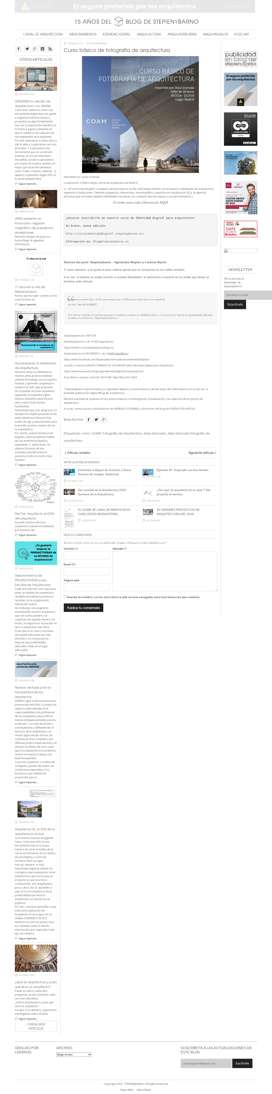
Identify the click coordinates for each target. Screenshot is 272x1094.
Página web (71, 580)
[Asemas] (136, 6)
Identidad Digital (116, 34)
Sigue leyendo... (28, 183)
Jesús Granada (91, 177)
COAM (96, 433)
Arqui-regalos (215, 34)
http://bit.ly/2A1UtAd (125, 377)
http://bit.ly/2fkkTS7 (87, 304)
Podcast (241, 34)
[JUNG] (240, 129)
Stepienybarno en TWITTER (80, 335)
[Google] (104, 419)
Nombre (71, 549)
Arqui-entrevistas (182, 34)
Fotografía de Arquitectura (122, 433)
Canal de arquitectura (43, 34)
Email (70, 564)
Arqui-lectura (149, 34)
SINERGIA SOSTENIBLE (127, 408)
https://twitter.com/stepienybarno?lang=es (89, 347)
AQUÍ (164, 202)
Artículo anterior (78, 452)
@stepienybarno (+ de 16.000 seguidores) (88, 341)
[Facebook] (88, 419)
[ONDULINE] (240, 229)
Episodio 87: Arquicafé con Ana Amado (182, 470)
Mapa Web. (127, 1090)
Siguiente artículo (201, 452)
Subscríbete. (144, 1090)
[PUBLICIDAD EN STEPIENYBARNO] (240, 59)
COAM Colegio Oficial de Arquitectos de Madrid (108, 183)
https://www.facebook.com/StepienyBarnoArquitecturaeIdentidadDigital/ (106, 359)
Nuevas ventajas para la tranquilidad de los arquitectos (33, 692)
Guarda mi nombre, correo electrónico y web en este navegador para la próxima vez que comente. (133, 597)
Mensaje (119, 549)
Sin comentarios (99, 43)
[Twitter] (96, 419)
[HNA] (240, 197)
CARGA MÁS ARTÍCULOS (36, 1026)
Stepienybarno (100, 262)
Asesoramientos (82, 34)
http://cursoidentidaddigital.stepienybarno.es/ (105, 233)
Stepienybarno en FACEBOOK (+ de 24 (96, 353)
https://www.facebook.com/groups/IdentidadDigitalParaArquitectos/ (104, 371)
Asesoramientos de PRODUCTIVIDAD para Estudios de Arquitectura (33, 580)
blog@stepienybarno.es (111, 241)
